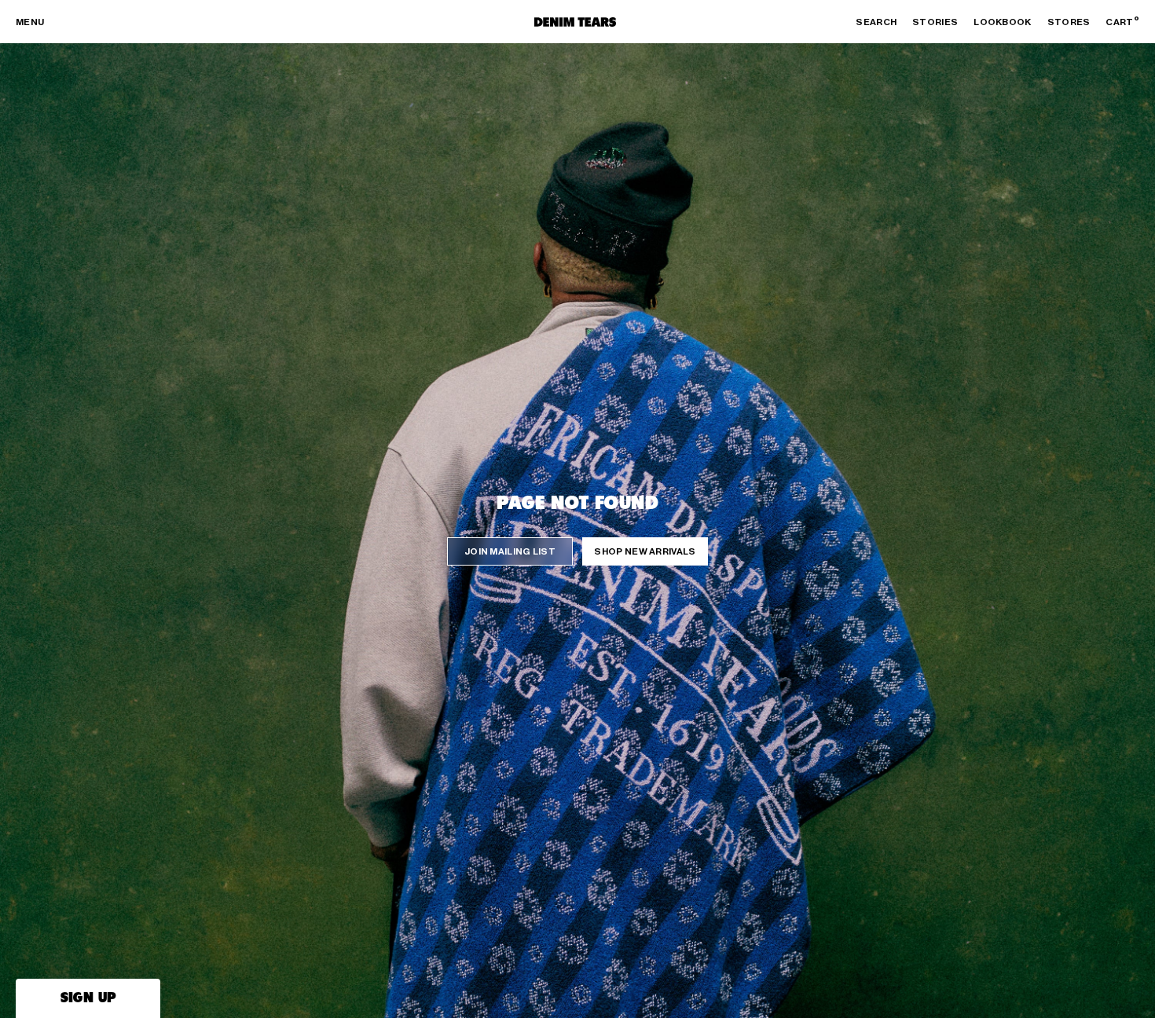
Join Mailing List (510, 551)
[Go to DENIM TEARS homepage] (575, 22)
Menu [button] (30, 21)
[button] (88, 998)
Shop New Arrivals (644, 551)
